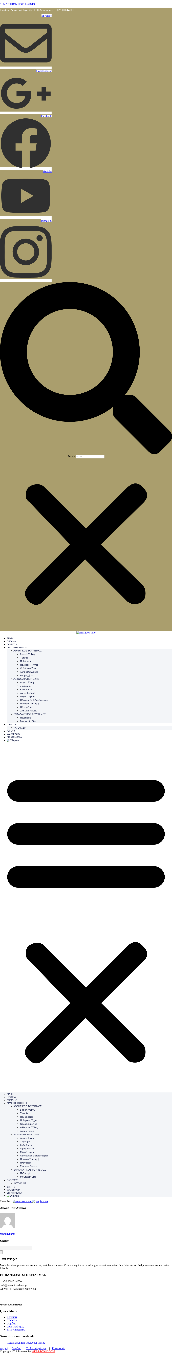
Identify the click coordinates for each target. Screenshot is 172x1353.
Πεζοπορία (25, 717)
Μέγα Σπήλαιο (27, 696)
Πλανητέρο (26, 707)
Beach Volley (27, 654)
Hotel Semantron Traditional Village (26, 1342)
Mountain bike (28, 721)
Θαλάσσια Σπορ (28, 668)
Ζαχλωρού (25, 686)
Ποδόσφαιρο (26, 661)
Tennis (24, 657)
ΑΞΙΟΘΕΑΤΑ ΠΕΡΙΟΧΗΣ (26, 679)
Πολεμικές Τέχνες (29, 664)
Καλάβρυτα (26, 689)
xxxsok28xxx (7, 1233)
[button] (86, 368)
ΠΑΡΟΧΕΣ (12, 724)
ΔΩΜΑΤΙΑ (12, 644)
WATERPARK (13, 734)
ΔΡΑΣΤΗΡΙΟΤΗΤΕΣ (17, 647)
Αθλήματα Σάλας (29, 671)
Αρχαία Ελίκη (27, 682)
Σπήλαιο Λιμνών (28, 710)
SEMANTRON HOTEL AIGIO (17, 4)
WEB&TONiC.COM (43, 1351)
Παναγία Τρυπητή (29, 703)
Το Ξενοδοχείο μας (36, 1348)
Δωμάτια (11, 1323)
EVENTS (11, 731)
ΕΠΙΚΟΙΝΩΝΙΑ (14, 737)
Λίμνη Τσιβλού (27, 693)
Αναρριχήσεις (27, 675)
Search (71, 456)
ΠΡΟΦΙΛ (11, 641)
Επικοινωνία (58, 1348)
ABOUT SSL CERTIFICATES (11, 1305)
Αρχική (4, 1348)
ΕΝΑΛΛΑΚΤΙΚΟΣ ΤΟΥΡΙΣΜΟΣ (29, 714)
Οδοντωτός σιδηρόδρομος (34, 700)
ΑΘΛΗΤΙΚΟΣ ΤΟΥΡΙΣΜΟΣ (27, 650)
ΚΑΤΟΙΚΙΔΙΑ (19, 727)
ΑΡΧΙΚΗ (11, 638)
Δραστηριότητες (15, 1326)
